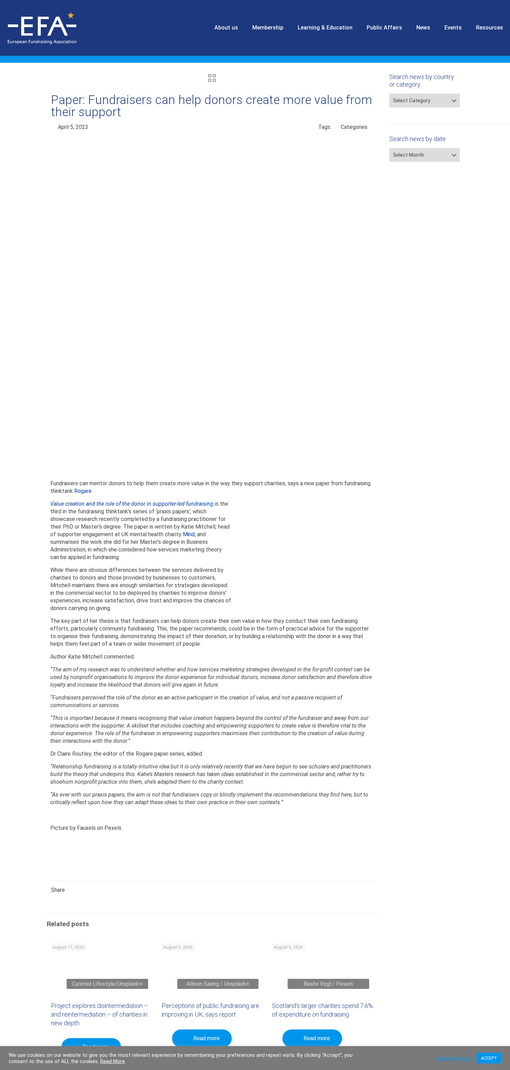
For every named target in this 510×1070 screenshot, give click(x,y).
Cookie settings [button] (453, 1058)
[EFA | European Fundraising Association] (61, 27)
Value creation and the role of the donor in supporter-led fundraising (131, 504)
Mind (189, 534)
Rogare (83, 491)
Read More (112, 1061)
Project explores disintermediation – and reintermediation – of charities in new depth (99, 1014)
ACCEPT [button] (489, 1058)
